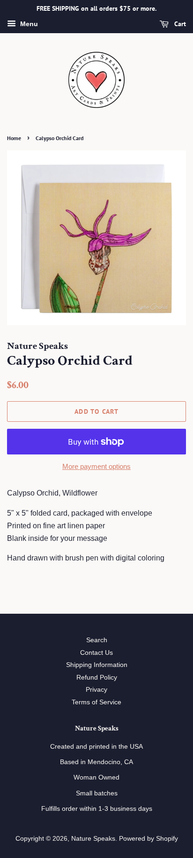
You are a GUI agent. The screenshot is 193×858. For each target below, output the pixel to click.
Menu (28, 24)
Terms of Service (96, 702)
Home (14, 138)
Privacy (96, 689)
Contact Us (96, 652)
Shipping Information (96, 664)
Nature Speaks (93, 838)
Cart (179, 24)
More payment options (96, 466)
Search (96, 640)
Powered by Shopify (148, 838)
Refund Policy (96, 677)
